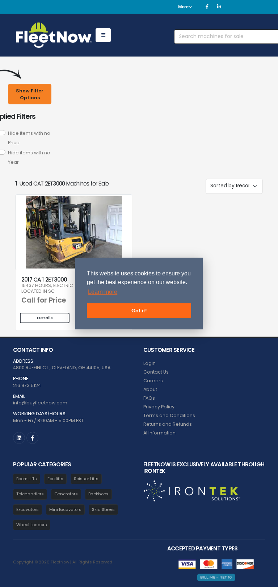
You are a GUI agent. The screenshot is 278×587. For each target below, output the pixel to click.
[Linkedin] (219, 7)
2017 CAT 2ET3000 (44, 279)
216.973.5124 (27, 385)
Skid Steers (103, 509)
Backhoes (98, 494)
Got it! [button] (139, 310)
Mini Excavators (65, 509)
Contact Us (156, 372)
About (150, 389)
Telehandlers (30, 494)
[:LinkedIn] (19, 438)
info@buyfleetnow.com (40, 403)
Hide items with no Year (29, 157)
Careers (153, 381)
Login (149, 363)
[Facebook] (207, 7)
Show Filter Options (29, 94)
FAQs (149, 398)
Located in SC (38, 291)
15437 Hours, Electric (47, 285)
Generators (66, 494)
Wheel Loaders (31, 525)
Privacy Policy (158, 407)
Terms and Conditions (169, 415)
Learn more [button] (102, 292)
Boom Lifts (26, 479)
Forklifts (55, 479)
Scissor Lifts (86, 479)
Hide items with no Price (29, 138)
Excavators (27, 509)
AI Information (159, 433)
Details (45, 318)
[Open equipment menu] (103, 35)
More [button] (183, 7)
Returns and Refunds (167, 424)
